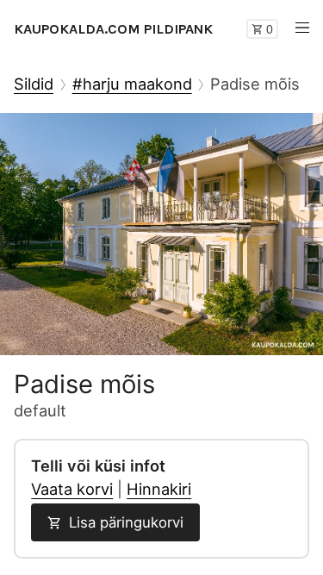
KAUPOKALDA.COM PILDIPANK (113, 29)
